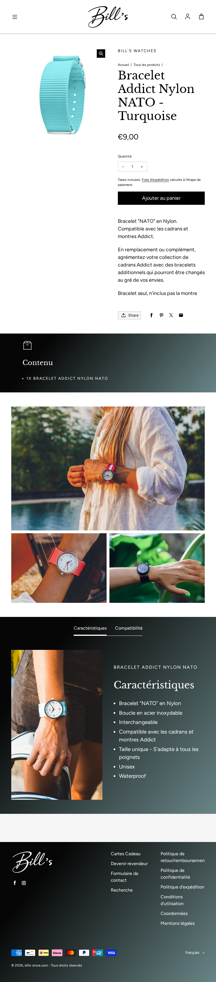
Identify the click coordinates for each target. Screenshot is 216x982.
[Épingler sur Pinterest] (161, 315)
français (192, 952)
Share (133, 315)
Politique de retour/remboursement (183, 857)
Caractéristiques (90, 628)
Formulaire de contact (124, 877)
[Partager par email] (180, 315)
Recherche (122, 890)
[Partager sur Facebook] (151, 315)
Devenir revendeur (129, 863)
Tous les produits (147, 65)
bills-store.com (36, 965)
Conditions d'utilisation (172, 900)
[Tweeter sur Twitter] (171, 315)
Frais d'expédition (155, 180)
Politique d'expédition (182, 887)
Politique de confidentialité (175, 874)
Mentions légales (178, 923)
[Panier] (201, 17)
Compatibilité (129, 628)
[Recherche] (173, 17)
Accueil (123, 65)
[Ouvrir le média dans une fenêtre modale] (101, 53)
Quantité (125, 156)
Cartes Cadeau (126, 853)
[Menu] (14, 17)
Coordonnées (174, 913)
